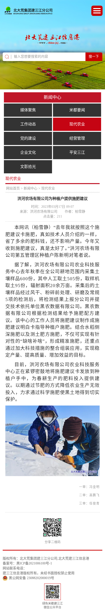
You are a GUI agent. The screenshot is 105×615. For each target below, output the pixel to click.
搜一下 (94, 56)
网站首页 (13, 188)
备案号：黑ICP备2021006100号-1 (27, 563)
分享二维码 (53, 542)
